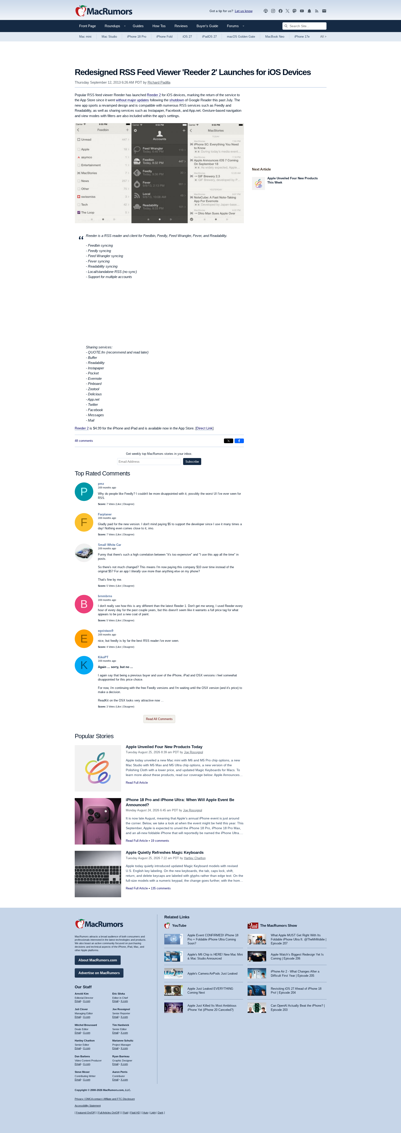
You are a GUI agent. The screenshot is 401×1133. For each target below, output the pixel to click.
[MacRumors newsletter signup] (324, 11)
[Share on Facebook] (239, 441)
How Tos (159, 26)
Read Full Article (137, 782)
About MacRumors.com (97, 960)
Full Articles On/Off (108, 1112)
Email (78, 1001)
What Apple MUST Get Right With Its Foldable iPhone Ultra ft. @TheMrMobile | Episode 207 (298, 939)
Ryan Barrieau (120, 1056)
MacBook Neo (274, 36)
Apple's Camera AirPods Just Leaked (212, 973)
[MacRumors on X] (287, 11)
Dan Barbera (82, 1056)
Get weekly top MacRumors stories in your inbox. (159, 453)
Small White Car (109, 545)
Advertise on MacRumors (99, 973)
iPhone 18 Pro (136, 36)
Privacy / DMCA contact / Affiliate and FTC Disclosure (105, 1098)
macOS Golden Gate (241, 36)
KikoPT (103, 657)
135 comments (161, 888)
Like (118, 504)
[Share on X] (228, 441)
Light (153, 1112)
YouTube (179, 925)
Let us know (243, 11)
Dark (160, 1112)
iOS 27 (187, 36)
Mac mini (85, 36)
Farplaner (105, 514)
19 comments (160, 840)
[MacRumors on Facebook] (280, 11)
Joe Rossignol (193, 752)
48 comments (84, 440)
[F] (84, 530)
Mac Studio (109, 36)
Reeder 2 (154, 95)
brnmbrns (105, 596)
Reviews (181, 26)
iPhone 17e (302, 36)
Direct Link (204, 428)
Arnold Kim (82, 993)
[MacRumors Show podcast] (265, 11)
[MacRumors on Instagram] (273, 11)
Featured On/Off (85, 1112)
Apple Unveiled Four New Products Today (164, 747)
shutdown (176, 100)
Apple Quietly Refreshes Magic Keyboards (165, 852)
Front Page (87, 26)
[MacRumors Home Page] (104, 11)
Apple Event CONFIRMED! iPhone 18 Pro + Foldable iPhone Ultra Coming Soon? (213, 939)
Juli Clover (81, 1009)
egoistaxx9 (105, 630)
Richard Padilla (159, 82)
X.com (86, 1001)
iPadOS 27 (209, 36)
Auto (145, 1112)
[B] (84, 612)
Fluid (125, 1112)
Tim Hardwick (120, 1025)
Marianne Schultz (122, 1040)
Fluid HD (135, 1112)
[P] (84, 500)
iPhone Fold (164, 36)
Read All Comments (159, 719)
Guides (138, 26)
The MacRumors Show (278, 925)
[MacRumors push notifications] (309, 11)
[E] (84, 647)
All (323, 36)
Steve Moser (82, 1072)
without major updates (132, 100)
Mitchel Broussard (86, 1025)
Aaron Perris (119, 1072)
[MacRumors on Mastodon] (294, 11)
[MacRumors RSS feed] (316, 11)
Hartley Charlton (195, 858)
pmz (101, 483)
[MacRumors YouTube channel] (302, 11)
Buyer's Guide (207, 26)
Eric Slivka (118, 993)
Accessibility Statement (88, 1105)
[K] (84, 673)
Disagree (128, 504)
